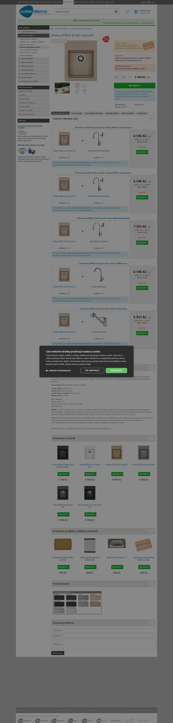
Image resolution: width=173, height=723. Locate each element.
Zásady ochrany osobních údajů (78, 364)
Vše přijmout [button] (116, 370)
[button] (58, 370)
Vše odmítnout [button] (92, 370)
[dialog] (86, 361)
